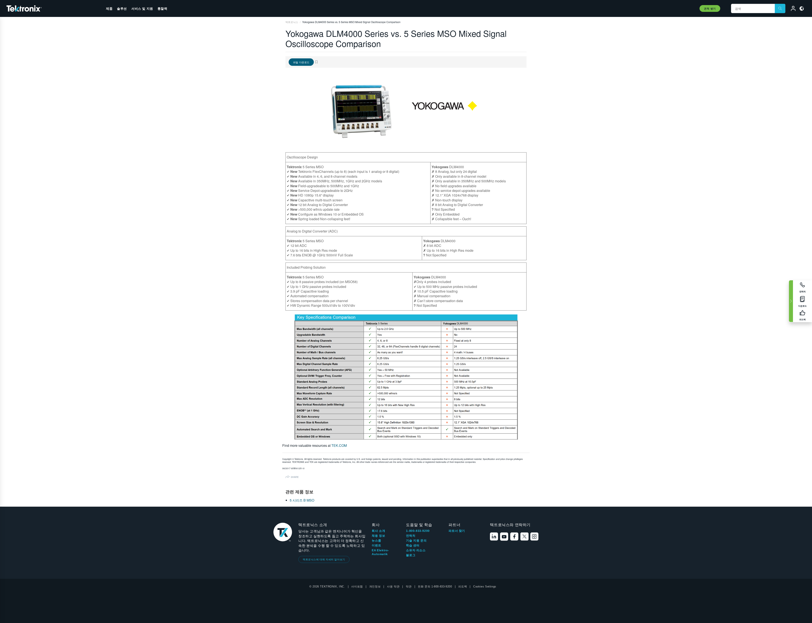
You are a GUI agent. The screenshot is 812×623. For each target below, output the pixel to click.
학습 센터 (412, 545)
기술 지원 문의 (416, 540)
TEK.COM (339, 445)
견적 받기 (710, 8)
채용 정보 (378, 535)
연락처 (410, 535)
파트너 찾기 (457, 530)
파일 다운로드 (301, 62)
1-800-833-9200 (417, 530)
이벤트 (376, 545)
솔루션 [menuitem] (122, 8)
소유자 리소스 (415, 550)
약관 (408, 586)
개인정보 (375, 586)
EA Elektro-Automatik (380, 552)
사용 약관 (393, 586)
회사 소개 (378, 530)
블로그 (410, 555)
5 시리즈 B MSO (302, 500)
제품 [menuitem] (109, 8)
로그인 (791, 9)
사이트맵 (357, 586)
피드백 (462, 586)
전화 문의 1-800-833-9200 (435, 586)
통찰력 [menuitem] (162, 8)
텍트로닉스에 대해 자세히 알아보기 (324, 559)
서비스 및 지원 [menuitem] (142, 8)
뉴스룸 (376, 540)
